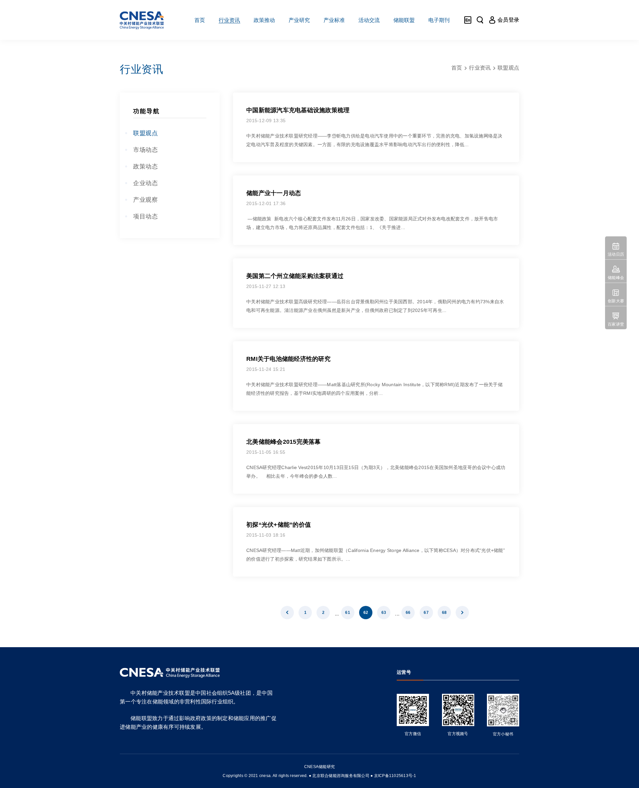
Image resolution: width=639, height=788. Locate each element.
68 (444, 612)
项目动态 (145, 216)
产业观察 (145, 199)
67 (426, 612)
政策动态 (145, 166)
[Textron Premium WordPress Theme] (142, 20)
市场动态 (145, 149)
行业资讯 (480, 68)
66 (408, 612)
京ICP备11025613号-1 (395, 775)
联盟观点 (145, 133)
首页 (456, 68)
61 (347, 612)
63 (383, 612)
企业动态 (145, 183)
